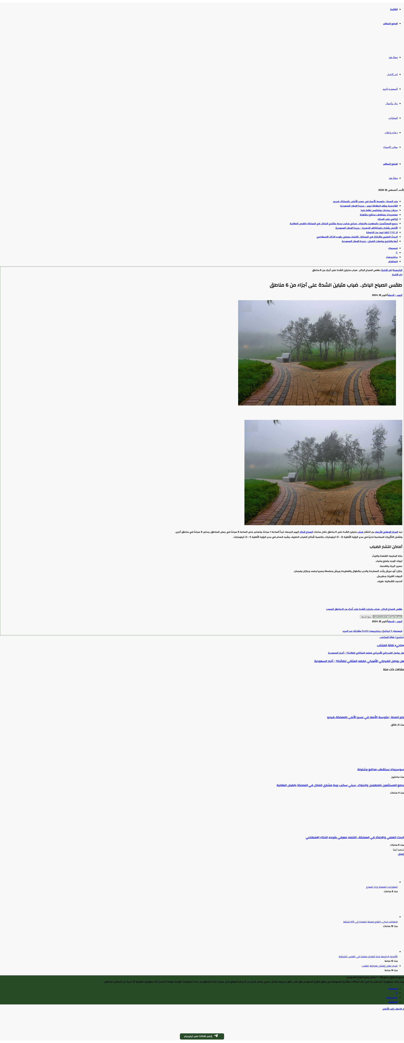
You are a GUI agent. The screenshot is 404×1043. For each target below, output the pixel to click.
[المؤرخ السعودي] (392, 41)
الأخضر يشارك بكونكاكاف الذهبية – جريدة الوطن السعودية (366, 228)
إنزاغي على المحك (388, 219)
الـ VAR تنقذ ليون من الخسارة (382, 232)
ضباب (360, 532)
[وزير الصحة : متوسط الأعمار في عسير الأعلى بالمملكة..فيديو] (373, 709)
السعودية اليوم (390, 89)
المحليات (393, 118)
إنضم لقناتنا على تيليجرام (198, 1036)
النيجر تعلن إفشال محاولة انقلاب (380, 965)
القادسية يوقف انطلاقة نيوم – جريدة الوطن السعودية (369, 206)
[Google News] (392, 627)
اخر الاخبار (392, 74)
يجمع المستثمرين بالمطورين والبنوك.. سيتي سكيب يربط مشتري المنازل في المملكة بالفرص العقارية (344, 224)
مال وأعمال (391, 103)
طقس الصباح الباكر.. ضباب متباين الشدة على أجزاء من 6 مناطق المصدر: (364, 609)
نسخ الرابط (366, 617)
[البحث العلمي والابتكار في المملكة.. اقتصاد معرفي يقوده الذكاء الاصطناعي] (373, 829)
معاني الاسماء (390, 147)
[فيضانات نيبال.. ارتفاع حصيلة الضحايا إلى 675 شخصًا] (380, 917)
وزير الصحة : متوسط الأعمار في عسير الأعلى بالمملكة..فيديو (365, 201)
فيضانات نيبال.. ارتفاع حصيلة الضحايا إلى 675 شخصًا (370, 921)
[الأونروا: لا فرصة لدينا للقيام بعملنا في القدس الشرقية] (380, 952)
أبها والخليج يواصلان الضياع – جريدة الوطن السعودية (370, 241)
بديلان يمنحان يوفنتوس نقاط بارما (379, 210)
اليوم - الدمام (395, 295)
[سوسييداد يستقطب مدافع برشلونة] (373, 761)
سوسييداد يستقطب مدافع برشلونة (379, 215)
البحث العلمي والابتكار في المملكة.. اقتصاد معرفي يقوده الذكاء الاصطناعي (357, 237)
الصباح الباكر (306, 532)
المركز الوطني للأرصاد (386, 532)
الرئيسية (397, 270)
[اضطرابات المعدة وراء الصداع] (380, 882)
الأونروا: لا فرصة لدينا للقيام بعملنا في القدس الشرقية (368, 956)
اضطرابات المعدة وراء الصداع (382, 887)
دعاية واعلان (391, 132)
